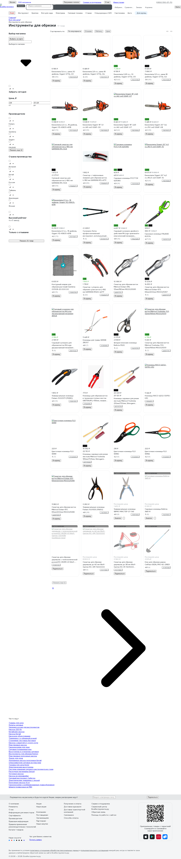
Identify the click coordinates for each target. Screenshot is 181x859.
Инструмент (23, 13)
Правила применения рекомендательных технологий (22, 825)
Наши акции (41, 807)
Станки (88, 13)
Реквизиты (13, 807)
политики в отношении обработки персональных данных (54, 850)
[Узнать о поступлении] (124, 518)
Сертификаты (15, 815)
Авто (130, 13)
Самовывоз (69, 815)
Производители (15, 818)
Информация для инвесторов (21, 812)
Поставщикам (42, 815)
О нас (11, 809)
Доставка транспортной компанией (74, 810)
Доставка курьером (72, 807)
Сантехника (120, 13)
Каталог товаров (16, 830)
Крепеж (35, 13)
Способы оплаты (71, 818)
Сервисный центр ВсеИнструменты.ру (100, 808)
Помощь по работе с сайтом (103, 815)
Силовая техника (75, 13)
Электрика (60, 13)
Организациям (42, 818)
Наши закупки (42, 824)
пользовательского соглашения (94, 850)
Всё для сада (47, 13)
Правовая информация (18, 821)
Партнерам (41, 821)
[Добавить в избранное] (77, 37)
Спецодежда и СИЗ (103, 13)
